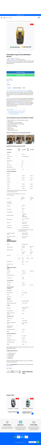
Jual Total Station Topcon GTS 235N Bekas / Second (16, 90)
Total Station (12, 21)
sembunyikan (11, 109)
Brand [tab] (24, 87)
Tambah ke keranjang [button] (32, 414)
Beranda (7, 21)
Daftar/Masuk (13, 59)
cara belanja (10, 365)
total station (17, 103)
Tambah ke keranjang (20, 72)
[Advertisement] (20, 7)
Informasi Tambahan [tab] (17, 87)
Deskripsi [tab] (9, 87)
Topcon (7, 82)
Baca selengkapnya (18, 413)
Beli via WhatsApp (21, 75)
